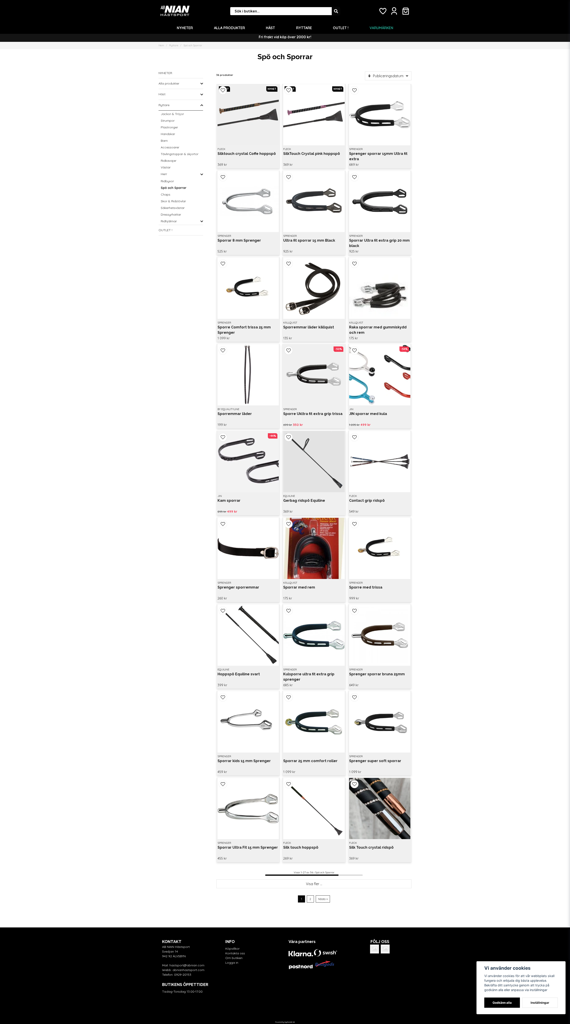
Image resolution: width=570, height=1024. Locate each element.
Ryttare (304, 28)
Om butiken (233, 958)
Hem (161, 45)
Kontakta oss (235, 953)
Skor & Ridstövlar (173, 201)
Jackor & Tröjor (172, 114)
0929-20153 (182, 975)
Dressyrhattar (171, 214)
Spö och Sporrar (173, 188)
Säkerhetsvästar (173, 208)
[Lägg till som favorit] (382, 11)
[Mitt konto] (394, 11)
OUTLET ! (340, 28)
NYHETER (185, 28)
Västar (166, 167)
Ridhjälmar (169, 221)
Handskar (168, 134)
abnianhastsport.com (188, 970)
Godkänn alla (502, 1002)
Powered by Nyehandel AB (285, 1022)
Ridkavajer (168, 161)
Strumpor (168, 121)
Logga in (231, 963)
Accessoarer (170, 147)
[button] (223, 90)
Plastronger (169, 127)
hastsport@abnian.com (186, 965)
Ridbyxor (167, 181)
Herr (164, 174)
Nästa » (323, 899)
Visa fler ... (314, 884)
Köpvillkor (232, 949)
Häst (270, 28)
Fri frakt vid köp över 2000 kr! (285, 37)
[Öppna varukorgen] (405, 11)
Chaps (165, 194)
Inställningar (540, 1002)
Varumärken (381, 28)
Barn (164, 141)
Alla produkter (229, 28)
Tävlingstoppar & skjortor (179, 154)
